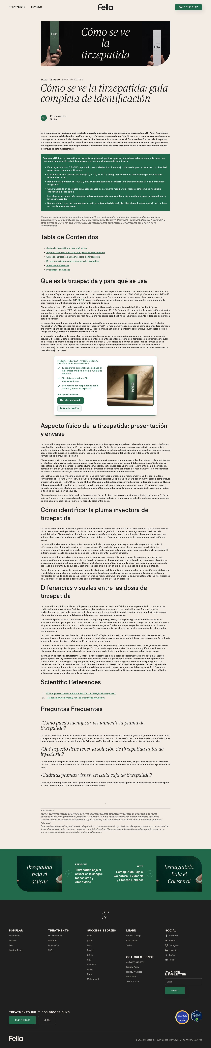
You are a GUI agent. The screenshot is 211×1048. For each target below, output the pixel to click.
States (129, 945)
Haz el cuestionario (70, 400)
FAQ (11, 945)
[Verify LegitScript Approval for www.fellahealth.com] (196, 1016)
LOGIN (47, 1020)
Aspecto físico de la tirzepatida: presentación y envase (75, 252)
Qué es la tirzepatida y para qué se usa (66, 248)
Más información (69, 408)
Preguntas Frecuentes (58, 269)
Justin (90, 940)
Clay (89, 959)
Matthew (91, 964)
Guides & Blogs (133, 935)
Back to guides (72, 80)
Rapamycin (53, 945)
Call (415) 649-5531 (135, 962)
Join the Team (15, 950)
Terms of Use (132, 981)
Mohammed (93, 979)
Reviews (36, 7)
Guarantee (131, 976)
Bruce (90, 955)
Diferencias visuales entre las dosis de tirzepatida (72, 261)
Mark (89, 935)
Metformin (53, 940)
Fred (89, 945)
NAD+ (51, 950)
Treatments (17, 7)
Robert (90, 950)
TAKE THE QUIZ (22, 1020)
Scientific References (57, 265)
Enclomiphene (55, 935)
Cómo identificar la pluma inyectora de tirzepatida (73, 256)
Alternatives (132, 940)
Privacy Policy (132, 967)
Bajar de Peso (50, 80)
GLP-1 (81, 300)
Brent (89, 974)
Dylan (90, 969)
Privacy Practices (134, 972)
